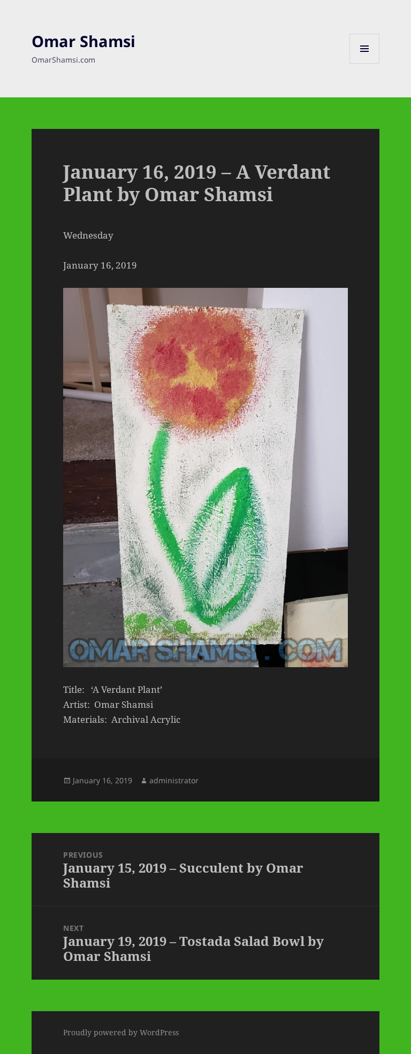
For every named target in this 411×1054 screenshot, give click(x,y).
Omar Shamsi (83, 40)
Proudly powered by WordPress (121, 1032)
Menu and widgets (364, 63)
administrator (174, 780)
